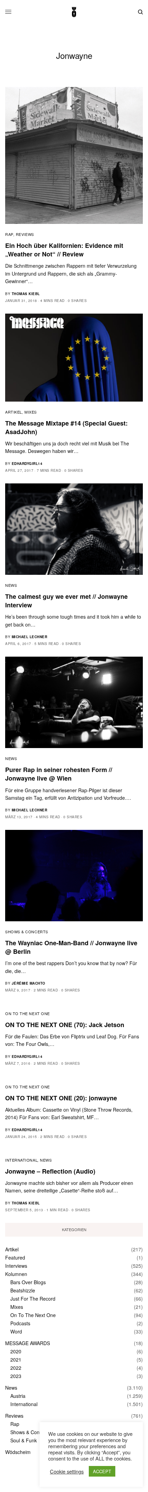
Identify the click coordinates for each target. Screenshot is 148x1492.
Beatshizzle (22, 1290)
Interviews (16, 1265)
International (21, 1160)
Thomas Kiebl (26, 293)
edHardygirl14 (27, 463)
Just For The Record (32, 1298)
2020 (15, 1351)
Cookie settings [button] (67, 1471)
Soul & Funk (23, 1440)
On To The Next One (27, 1013)
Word (16, 1331)
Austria (17, 1395)
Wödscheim (18, 1452)
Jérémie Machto (28, 983)
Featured (15, 1257)
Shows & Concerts (26, 931)
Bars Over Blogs (28, 1282)
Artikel (13, 412)
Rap (9, 234)
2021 (15, 1359)
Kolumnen (16, 1274)
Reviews (25, 234)
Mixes (30, 412)
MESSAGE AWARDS (27, 1343)
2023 (15, 1376)
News (11, 585)
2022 (15, 1367)
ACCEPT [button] (102, 1471)
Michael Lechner (29, 636)
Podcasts (20, 1323)
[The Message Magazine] (74, 12)
